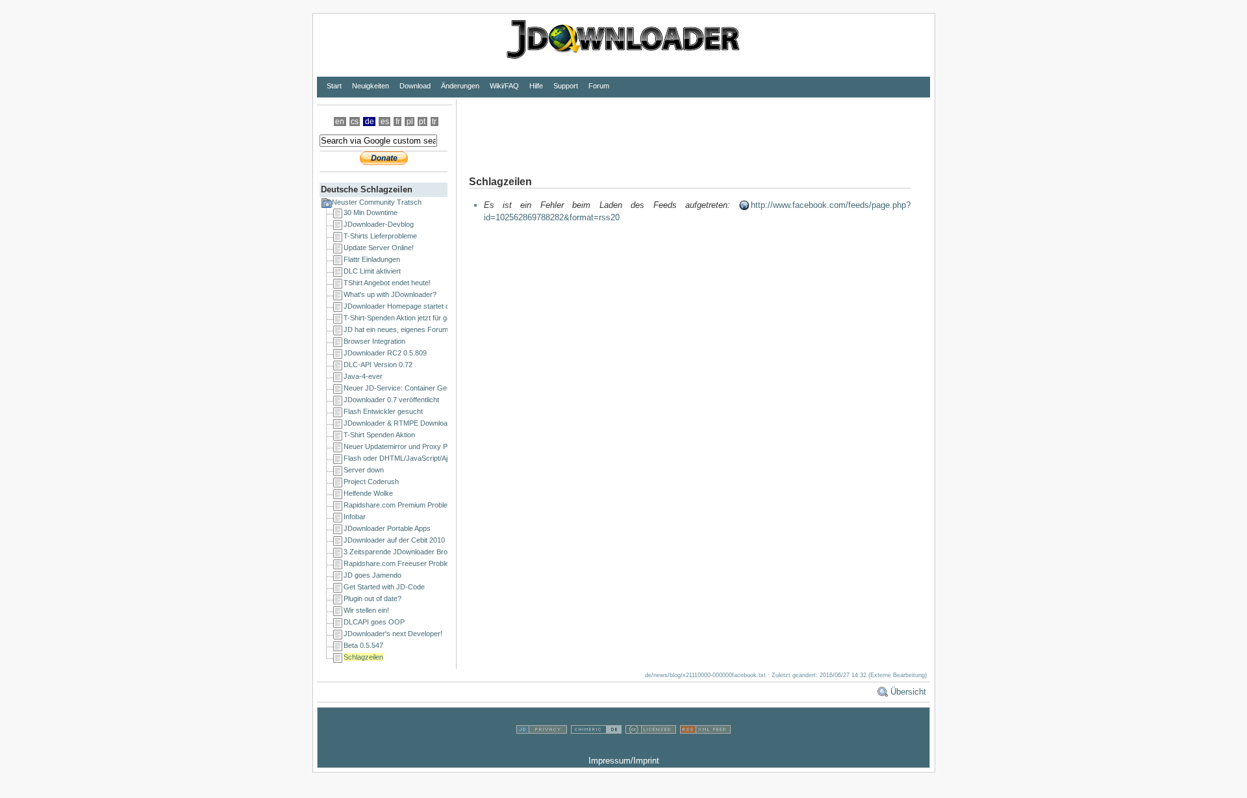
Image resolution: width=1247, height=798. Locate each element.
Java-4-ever (363, 376)
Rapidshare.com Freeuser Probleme (401, 563)
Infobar (355, 517)
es (385, 121)
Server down (364, 470)
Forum (598, 86)
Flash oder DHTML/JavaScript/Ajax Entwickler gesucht (430, 458)
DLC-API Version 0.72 (378, 364)
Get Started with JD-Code (384, 587)
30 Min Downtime (370, 212)
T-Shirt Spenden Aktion (379, 435)
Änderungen (460, 86)
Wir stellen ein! (366, 610)
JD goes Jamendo (372, 575)
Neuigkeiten (370, 86)
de (369, 121)
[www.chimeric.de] (596, 748)
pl (410, 121)
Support (565, 86)
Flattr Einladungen (372, 259)
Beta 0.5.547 (363, 645)
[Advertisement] (693, 128)
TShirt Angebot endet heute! (387, 283)
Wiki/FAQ (504, 86)
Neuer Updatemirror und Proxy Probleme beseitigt (422, 446)
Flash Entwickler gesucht (383, 411)
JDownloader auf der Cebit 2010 (394, 540)
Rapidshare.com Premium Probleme (400, 505)
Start (334, 86)
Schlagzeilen (363, 657)
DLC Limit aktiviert (372, 271)
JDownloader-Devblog (379, 224)
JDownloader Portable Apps (387, 528)
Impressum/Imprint (623, 761)
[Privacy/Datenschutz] (542, 748)
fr (398, 121)
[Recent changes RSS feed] (705, 748)
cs (355, 121)
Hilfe (536, 86)
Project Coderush (371, 481)
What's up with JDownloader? (390, 294)
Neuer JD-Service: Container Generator (407, 388)
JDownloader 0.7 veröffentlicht (391, 400)
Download (415, 86)
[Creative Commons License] (651, 748)
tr (434, 121)
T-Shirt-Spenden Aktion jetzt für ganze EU (409, 318)
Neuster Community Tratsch (377, 202)
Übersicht (908, 692)
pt (422, 121)
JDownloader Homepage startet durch (404, 306)
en (339, 121)
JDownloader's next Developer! (393, 633)
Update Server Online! (379, 247)
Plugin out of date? (372, 598)
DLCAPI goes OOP (374, 622)
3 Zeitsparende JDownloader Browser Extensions (422, 552)
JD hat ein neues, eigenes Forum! (397, 329)
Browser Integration (374, 341)
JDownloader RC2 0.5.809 (385, 353)
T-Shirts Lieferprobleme (380, 236)
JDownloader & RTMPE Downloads (399, 423)
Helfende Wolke (368, 493)
